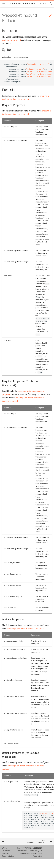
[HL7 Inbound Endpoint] (7, 841)
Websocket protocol (11, 40)
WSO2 (28, 848)
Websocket (6, 57)
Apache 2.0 (37, 856)
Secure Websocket (21, 57)
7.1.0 (42, 4)
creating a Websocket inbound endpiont (25, 628)
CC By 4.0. (38, 851)
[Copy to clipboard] (51, 63)
